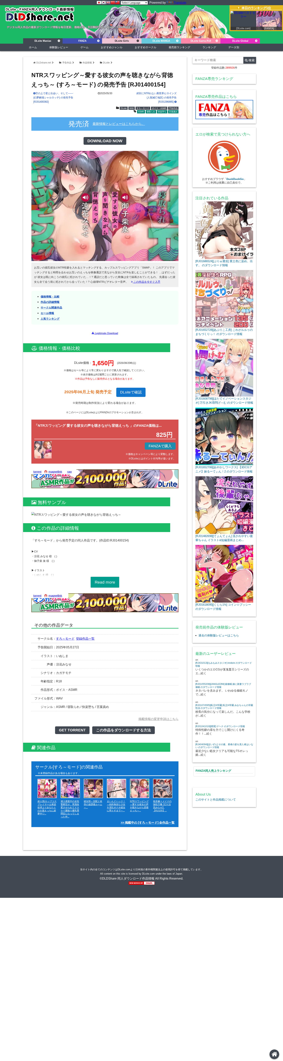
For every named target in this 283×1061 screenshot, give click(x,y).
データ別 (233, 47)
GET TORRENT (72, 730)
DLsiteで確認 (131, 392)
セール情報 (47, 313)
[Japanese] (99, 2)
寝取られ (151, 112)
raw (69, 471)
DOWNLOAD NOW (104, 141)
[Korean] (103, 2)
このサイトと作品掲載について (215, 799)
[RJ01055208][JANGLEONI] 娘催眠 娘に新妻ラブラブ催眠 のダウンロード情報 (223, 685)
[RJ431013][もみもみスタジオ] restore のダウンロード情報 (223, 664)
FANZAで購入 (160, 446)
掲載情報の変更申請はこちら (158, 719)
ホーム (33, 47)
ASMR (141, 112)
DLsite (106, 62)
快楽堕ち (162, 112)
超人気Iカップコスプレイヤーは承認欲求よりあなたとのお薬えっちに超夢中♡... (47, 807)
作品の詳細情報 (50, 302)
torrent (37, 471)
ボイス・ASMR (159, 108)
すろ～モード (142, 108)
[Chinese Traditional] (117, 2)
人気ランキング (50, 318)
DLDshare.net (43, 62)
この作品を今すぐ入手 (146, 281)
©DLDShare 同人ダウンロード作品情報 (127, 878)
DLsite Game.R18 (201, 40)
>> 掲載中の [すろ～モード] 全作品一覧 (148, 822)
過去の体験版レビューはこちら (218, 635)
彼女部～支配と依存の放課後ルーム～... (93, 804)
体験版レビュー (58, 47)
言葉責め (173, 112)
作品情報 (87, 62)
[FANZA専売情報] (224, 110)
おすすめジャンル (111, 47)
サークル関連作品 (51, 307)
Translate (180, 2)
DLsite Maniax (42, 40)
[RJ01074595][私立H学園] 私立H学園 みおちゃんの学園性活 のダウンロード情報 (224, 707)
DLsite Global (240, 40)
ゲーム (84, 47)
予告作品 (66, 62)
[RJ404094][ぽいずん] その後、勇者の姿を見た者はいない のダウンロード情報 (224, 746)
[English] (108, 2)
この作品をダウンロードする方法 (123, 730)
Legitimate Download (106, 333)
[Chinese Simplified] (113, 2)
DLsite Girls (122, 40)
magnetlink (55, 471)
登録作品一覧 (85, 638)
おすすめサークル (145, 47)
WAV (131, 108)
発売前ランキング (179, 47)
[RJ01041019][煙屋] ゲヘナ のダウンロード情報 (220, 726)
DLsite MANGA (161, 40)
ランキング (209, 47)
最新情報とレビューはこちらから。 (119, 124)
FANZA (82, 40)
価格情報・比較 (50, 296)
